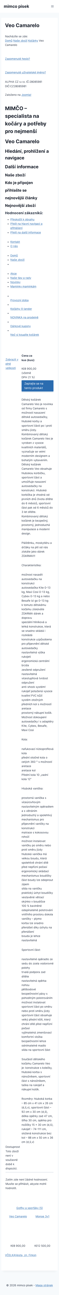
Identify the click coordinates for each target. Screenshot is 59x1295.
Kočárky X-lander (21, 308)
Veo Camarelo (18, 1216)
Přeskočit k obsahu (22, 219)
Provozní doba (19, 300)
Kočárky (33, 40)
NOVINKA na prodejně (24, 317)
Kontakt (15, 241)
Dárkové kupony (20, 326)
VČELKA (10, 1255)
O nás (14, 246)
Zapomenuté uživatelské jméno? (25, 72)
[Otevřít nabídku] (52, 6)
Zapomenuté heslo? (17, 58)
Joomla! (26, 94)
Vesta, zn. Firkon (25, 1255)
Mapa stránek (44, 1285)
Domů (8, 40)
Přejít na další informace (25, 232)
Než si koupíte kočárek (24, 334)
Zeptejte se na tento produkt (33, 386)
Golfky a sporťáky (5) (29, 1208)
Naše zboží (20, 40)
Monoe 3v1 (42, 1216)
